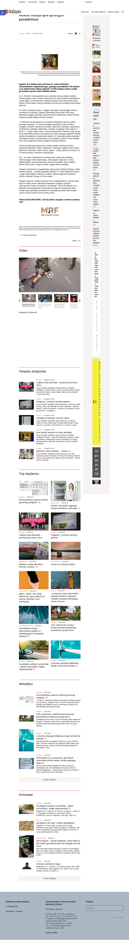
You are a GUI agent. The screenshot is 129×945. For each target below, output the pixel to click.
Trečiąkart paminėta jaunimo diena (53, 418)
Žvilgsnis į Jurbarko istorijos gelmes (53, 401)
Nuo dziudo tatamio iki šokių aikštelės (54, 432)
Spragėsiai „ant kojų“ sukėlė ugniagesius (55, 823)
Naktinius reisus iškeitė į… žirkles (52, 451)
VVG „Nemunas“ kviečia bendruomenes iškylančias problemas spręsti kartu (63, 627)
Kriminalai (22, 661)
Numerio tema (55, 503)
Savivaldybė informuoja (26, 625)
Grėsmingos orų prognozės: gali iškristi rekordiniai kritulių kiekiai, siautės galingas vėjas (56, 760)
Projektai (21, 33)
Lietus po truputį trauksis (63, 564)
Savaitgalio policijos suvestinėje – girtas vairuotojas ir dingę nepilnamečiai (34, 667)
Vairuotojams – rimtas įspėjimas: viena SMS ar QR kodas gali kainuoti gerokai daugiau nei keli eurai (58, 843)
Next (97, 482)
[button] (2, 12)
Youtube (19, 911)
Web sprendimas (117, 917)
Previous (96, 482)
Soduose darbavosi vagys (48, 864)
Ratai (44, 838)
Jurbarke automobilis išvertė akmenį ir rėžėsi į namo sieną (96, 132)
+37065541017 (99, 429)
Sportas (53, 591)
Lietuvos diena (55, 561)
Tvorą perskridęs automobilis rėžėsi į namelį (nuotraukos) (96, 157)
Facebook (10, 911)
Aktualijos (22, 497)
